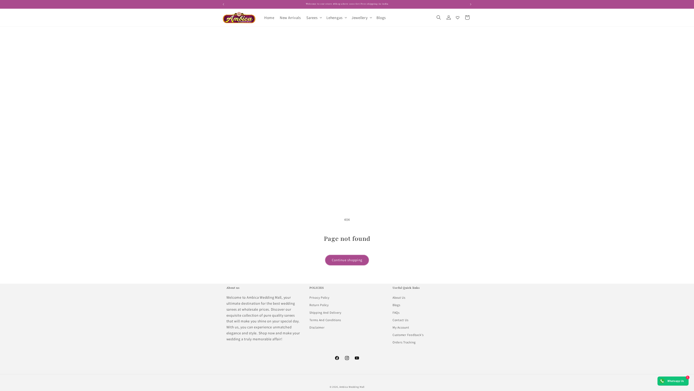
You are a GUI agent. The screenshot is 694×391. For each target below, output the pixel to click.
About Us (399, 297)
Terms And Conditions (325, 320)
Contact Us (400, 320)
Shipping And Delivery (325, 312)
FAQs (396, 312)
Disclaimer (317, 327)
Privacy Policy (319, 297)
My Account (401, 327)
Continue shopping (347, 260)
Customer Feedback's (408, 335)
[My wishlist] (458, 18)
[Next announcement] (471, 4)
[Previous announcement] (223, 4)
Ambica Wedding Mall (352, 386)
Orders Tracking (404, 342)
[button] (314, 17)
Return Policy (319, 305)
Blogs (396, 305)
